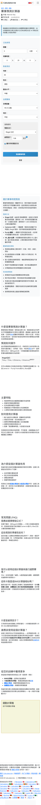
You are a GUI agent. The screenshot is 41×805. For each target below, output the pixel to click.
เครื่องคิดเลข (4, 798)
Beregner (18, 782)
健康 (6, 8)
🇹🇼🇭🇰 (30, 3)
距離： (5, 47)
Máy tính (38, 793)
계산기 (30, 798)
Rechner (7, 795)
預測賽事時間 (20, 154)
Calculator (32, 784)
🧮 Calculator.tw (8, 3)
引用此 (5, 20)
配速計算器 (14, 484)
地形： (5, 113)
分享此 (25, 20)
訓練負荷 (36, 640)
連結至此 (15, 20)
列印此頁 (6, 17)
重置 (20, 160)
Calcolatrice (30, 782)
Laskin (28, 793)
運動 (10, 8)
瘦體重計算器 (8, 685)
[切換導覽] (38, 3)
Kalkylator (18, 793)
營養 (31, 681)
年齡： (5, 71)
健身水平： (7, 89)
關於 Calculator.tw (6, 773)
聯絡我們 (17, 773)
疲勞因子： (8, 137)
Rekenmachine (18, 795)
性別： (5, 80)
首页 (2, 8)
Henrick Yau (11, 15)
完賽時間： (7, 56)
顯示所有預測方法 (12, 143)
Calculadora (4, 784)
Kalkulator (14, 791)
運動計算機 (15, 770)
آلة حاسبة (31, 795)
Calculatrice (27, 789)
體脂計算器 (8, 683)
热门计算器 (26, 773)
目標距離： (7, 104)
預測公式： (8, 128)
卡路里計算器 (24, 484)
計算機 (14, 798)
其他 (11, 334)
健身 (30, 349)
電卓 (22, 798)
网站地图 (34, 773)
